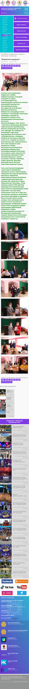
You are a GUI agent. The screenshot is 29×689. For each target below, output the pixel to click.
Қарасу (4, 31)
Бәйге (8, 412)
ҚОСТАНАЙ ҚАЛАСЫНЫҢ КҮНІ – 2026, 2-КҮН (19, 512)
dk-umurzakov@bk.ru (6, 618)
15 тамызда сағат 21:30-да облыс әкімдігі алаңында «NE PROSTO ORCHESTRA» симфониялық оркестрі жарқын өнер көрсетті (20, 478)
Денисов (4, 22)
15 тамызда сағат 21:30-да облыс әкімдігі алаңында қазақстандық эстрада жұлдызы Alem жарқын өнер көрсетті (20, 487)
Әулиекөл (4, 20)
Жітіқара (4, 26)
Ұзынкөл (4, 42)
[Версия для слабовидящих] (6, 13)
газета (12, 661)
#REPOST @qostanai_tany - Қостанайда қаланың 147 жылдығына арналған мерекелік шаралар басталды (20, 521)
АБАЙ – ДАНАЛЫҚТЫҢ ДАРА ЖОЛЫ (10, 391)
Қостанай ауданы (6, 33)
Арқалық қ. (5, 45)
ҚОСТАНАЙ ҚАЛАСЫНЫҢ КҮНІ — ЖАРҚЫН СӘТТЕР (19, 504)
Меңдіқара (5, 36)
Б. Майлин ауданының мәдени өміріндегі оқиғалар (13, 55)
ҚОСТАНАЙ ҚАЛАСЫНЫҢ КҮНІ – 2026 (19, 546)
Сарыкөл (4, 40)
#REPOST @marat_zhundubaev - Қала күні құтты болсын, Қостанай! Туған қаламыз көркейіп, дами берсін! (20, 495)
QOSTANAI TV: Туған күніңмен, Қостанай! (18, 444)
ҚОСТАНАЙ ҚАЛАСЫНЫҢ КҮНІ (19, 469)
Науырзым (5, 38)
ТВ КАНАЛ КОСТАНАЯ (12, 638)
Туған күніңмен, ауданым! (9, 406)
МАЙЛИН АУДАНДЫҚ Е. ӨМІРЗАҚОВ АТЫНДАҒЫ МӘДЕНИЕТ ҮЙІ (11, 9)
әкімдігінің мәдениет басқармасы (16, 623)
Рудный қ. (4, 51)
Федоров (4, 43)
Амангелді (4, 19)
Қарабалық (5, 29)
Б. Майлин (5, 35)
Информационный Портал (14, 646)
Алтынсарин (5, 17)
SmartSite (25, 681)
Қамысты (4, 27)
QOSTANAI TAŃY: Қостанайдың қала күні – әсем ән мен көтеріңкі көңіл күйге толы (20, 461)
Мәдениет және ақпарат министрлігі (18, 631)
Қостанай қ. (5, 47)
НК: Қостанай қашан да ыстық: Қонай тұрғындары (19, 538)
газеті (13, 654)
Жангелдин (5, 24)
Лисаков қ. (5, 49)
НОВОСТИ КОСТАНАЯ (12, 669)
